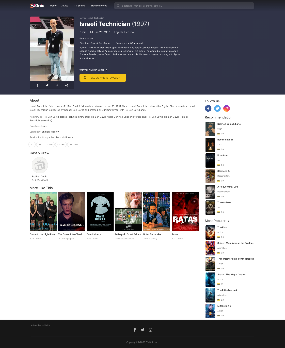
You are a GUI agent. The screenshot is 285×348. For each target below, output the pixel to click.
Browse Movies (99, 5)
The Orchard (224, 202)
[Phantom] (210, 160)
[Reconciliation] (210, 145)
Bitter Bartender (152, 234)
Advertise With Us (40, 325)
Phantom (222, 155)
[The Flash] (210, 232)
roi (32, 144)
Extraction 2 (224, 305)
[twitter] (217, 110)
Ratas (175, 234)
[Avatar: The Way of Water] (210, 279)
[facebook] (208, 110)
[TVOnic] (37, 6)
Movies (64, 5)
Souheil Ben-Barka (100, 43)
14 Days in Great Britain (128, 234)
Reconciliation (225, 139)
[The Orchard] (210, 207)
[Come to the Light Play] (43, 211)
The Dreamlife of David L (71, 234)
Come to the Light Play (42, 234)
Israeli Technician (96, 18)
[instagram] (226, 110)
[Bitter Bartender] (156, 211)
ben (40, 144)
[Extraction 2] (210, 311)
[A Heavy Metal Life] (210, 192)
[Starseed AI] (210, 176)
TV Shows (79, 5)
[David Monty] (100, 211)
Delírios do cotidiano (229, 123)
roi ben (60, 144)
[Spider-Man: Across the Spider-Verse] (210, 248)
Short (90, 38)
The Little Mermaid (227, 290)
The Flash (222, 227)
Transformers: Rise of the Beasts (235, 258)
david (49, 144)
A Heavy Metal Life (227, 186)
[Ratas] (185, 211)
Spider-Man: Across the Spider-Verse (236, 243)
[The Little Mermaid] (210, 295)
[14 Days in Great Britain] (128, 211)
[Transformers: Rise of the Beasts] (210, 264)
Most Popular (215, 221)
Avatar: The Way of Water (231, 274)
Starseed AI (223, 171)
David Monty (94, 234)
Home (53, 5)
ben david (74, 144)
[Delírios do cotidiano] (210, 129)
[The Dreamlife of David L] (71, 211)
